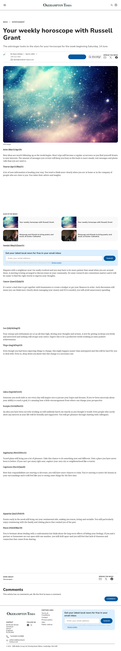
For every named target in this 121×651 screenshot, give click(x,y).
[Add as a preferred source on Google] (95, 57)
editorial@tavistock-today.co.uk (17, 641)
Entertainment (18, 22)
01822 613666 (18, 636)
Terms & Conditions (46, 614)
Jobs (43, 622)
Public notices (47, 624)
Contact (45, 617)
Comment (111, 599)
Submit (109, 258)
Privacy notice (56, 263)
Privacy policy (47, 620)
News (5, 22)
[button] (5, 5)
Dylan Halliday (18, 54)
